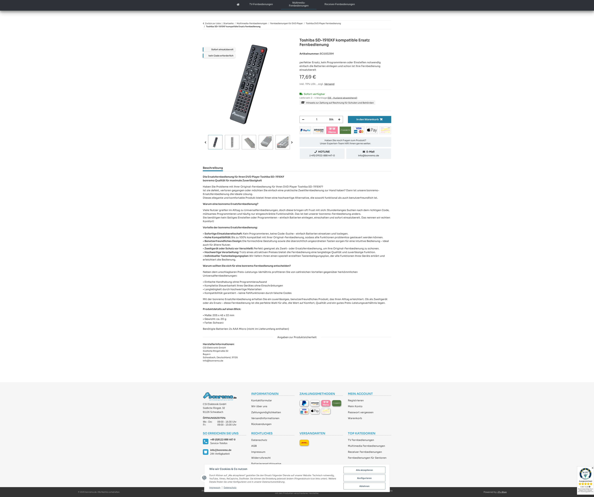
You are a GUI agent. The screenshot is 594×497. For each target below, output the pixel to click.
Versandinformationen (265, 418)
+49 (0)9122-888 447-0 (222, 439)
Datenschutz (259, 440)
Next (292, 142)
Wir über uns (259, 406)
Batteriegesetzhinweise (266, 463)
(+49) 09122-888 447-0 (322, 155)
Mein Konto (355, 406)
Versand (329, 84)
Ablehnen (364, 486)
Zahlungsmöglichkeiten (266, 412)
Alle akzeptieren (364, 470)
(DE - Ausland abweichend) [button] (342, 97)
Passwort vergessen (360, 412)
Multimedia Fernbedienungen (366, 446)
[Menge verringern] (303, 119)
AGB (254, 446)
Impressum (258, 452)
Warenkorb (355, 418)
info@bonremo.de (368, 155)
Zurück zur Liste (213, 23)
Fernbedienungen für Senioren (367, 457)
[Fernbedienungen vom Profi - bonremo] (238, 5)
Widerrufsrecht (261, 457)
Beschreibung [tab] (213, 168)
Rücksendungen (261, 424)
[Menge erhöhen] (339, 119)
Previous (205, 142)
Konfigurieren (364, 478)
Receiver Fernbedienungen (365, 452)
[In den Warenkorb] (205, 36)
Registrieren (356, 400)
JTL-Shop (502, 492)
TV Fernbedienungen (361, 440)
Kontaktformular (261, 400)
